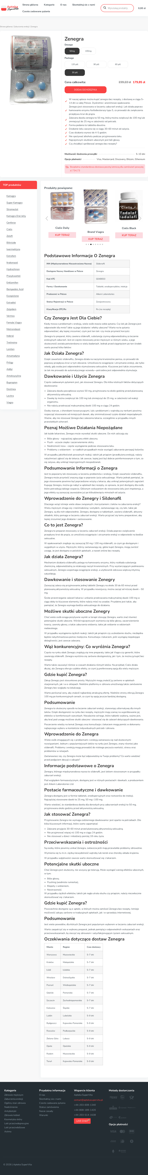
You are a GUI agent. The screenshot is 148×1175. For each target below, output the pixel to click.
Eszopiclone (13, 296)
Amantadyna (13, 355)
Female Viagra (14, 322)
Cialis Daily (61, 228)
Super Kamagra (14, 202)
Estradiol (11, 302)
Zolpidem (11, 309)
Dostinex (11, 389)
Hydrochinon (13, 269)
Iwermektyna (13, 249)
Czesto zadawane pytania (36, 11)
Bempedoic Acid (15, 289)
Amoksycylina (14, 375)
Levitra (10, 395)
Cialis (9, 229)
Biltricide (11, 242)
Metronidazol (13, 329)
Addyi (10, 369)
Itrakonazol (12, 262)
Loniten (10, 349)
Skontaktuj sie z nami (83, 4)
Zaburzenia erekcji (21, 26)
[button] (61, 235)
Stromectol (12, 209)
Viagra (10, 402)
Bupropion (12, 382)
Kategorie (49, 4)
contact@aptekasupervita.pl (88, 1100)
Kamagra (11, 196)
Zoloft (10, 236)
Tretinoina (12, 342)
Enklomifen (12, 282)
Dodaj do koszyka (85, 89)
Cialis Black (128, 228)
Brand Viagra (94, 232)
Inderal (10, 335)
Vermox (11, 315)
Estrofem (11, 256)
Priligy (10, 362)
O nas (63, 4)
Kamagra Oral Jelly (16, 216)
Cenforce (11, 222)
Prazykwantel (14, 276)
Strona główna (30, 4)
